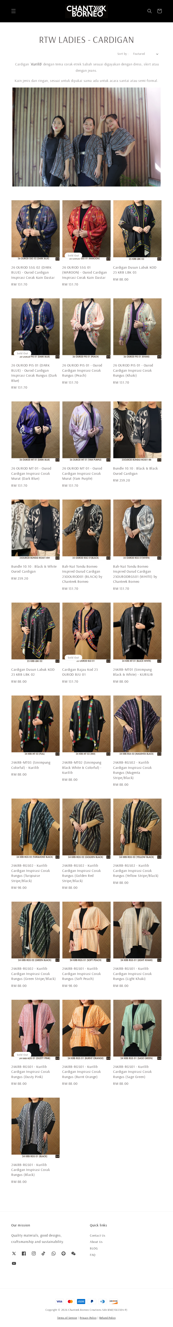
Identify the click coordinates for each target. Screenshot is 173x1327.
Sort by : (123, 54)
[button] (13, 11)
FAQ (93, 1255)
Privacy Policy (88, 1317)
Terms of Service (67, 1317)
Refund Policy (107, 1317)
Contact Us (97, 1235)
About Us (96, 1242)
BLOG (94, 1248)
